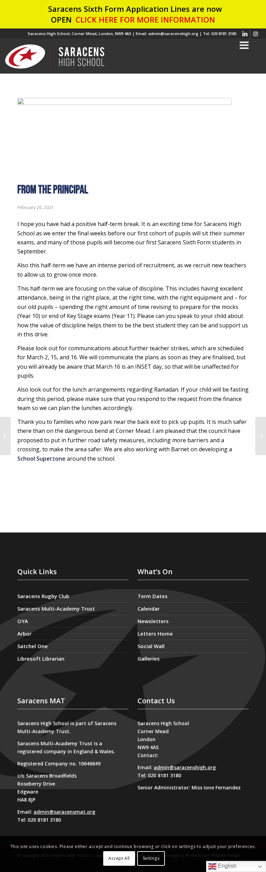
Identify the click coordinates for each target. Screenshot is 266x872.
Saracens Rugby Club (43, 596)
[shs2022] (54, 56)
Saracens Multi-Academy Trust (56, 608)
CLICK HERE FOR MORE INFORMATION (145, 19)
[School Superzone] (5, 436)
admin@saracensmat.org (64, 811)
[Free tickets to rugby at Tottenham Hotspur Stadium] (260, 436)
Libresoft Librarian (40, 658)
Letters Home (155, 633)
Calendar (149, 608)
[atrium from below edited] (124, 138)
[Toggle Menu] (244, 45)
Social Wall (151, 646)
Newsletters (153, 621)
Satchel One (32, 646)
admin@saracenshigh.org (185, 767)
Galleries (149, 658)
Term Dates (153, 596)
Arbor (24, 633)
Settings (151, 858)
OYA (22, 621)
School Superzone (41, 458)
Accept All (119, 858)
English (226, 866)
